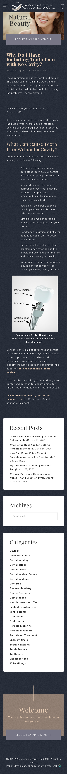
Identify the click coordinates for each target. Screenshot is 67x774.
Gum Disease (18, 597)
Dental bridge (18, 564)
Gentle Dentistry (20, 593)
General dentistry (20, 588)
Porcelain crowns (21, 625)
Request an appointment (33, 39)
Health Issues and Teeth (25, 602)
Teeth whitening (20, 644)
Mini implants (18, 611)
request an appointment (33, 735)
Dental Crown (18, 569)
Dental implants (19, 579)
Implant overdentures (23, 607)
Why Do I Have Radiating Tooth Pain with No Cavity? (31, 59)
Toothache (16, 654)
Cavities (15, 550)
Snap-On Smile (19, 640)
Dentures (15, 583)
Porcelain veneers (21, 630)
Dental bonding (19, 560)
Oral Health (17, 621)
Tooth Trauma (18, 649)
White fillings (18, 663)
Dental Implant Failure (24, 574)
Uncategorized (19, 658)
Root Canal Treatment (23, 635)
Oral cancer (17, 616)
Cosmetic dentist (20, 555)
